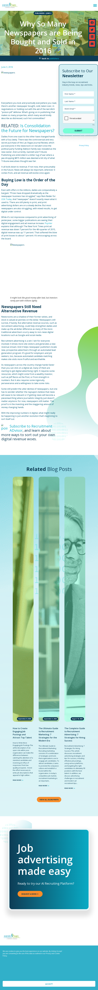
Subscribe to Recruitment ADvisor (31, 428)
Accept (49, 984)
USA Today (6, 199)
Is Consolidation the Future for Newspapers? (27, 128)
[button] (95, 5)
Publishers (54, 58)
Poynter (48, 223)
